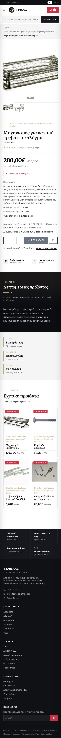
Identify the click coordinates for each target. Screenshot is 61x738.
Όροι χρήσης (9, 694)
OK (53, 718)
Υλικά (6, 633)
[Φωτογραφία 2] (19, 107)
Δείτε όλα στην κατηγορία (15, 401)
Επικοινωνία (9, 685)
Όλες (5, 646)
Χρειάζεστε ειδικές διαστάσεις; (32, 248)
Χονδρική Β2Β (9, 650)
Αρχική (6, 27)
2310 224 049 (12, 2)
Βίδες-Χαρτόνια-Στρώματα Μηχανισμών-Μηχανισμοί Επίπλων (28, 31)
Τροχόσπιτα (9, 667)
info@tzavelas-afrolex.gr (18, 593)
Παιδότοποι (9, 663)
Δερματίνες (8, 628)
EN (55, 3)
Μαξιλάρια (8, 620)
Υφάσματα (8, 624)
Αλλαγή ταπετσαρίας (13, 655)
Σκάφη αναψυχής (11, 659)
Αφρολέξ (7, 616)
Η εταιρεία (8, 681)
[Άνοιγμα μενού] (4, 10)
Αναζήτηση (50, 19)
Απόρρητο (8, 698)
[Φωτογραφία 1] (8, 107)
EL (50, 3)
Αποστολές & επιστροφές (15, 690)
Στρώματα (8, 611)
